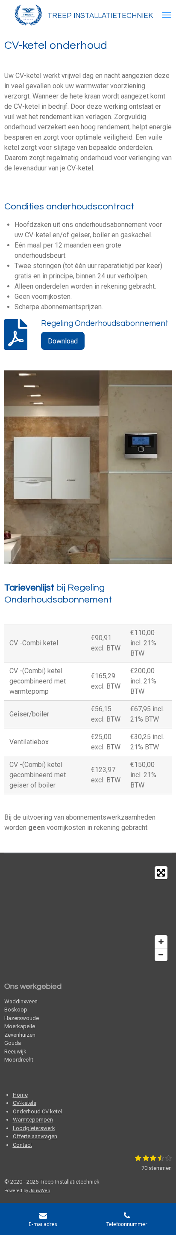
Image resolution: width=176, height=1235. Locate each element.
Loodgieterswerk (34, 1128)
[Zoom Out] (161, 954)
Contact (22, 1145)
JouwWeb (39, 1190)
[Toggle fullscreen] (161, 872)
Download (63, 341)
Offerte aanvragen (35, 1136)
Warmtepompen (33, 1119)
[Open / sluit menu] (166, 15)
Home (20, 1095)
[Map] (88, 913)
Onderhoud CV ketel (37, 1111)
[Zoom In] (161, 941)
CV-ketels (24, 1103)
